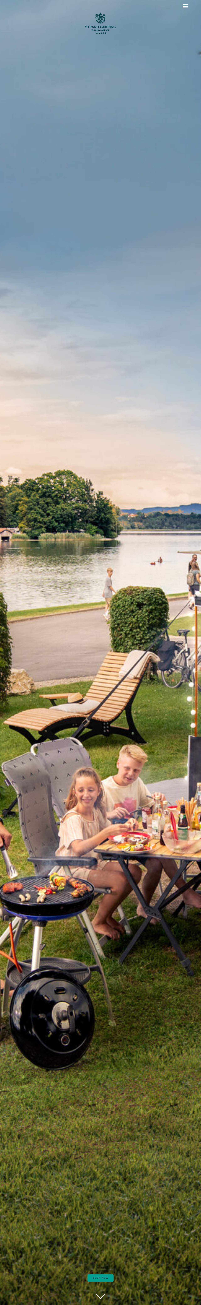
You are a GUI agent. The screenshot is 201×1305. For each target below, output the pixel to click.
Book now (100, 1277)
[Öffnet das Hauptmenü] (185, 6)
